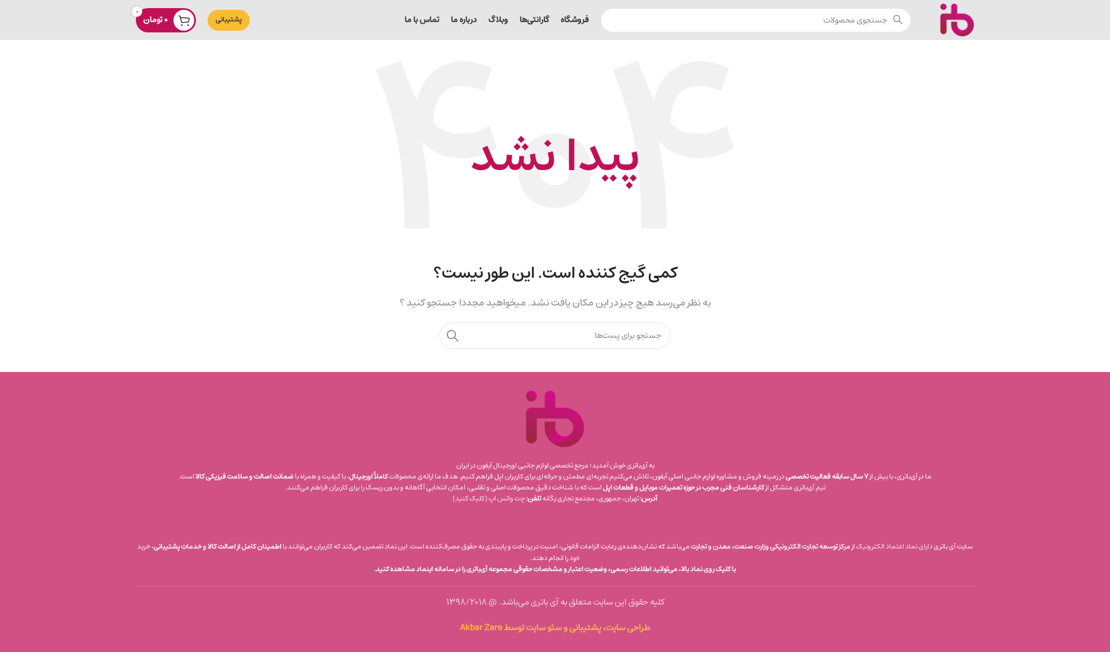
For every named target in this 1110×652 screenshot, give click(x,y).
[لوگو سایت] (957, 19)
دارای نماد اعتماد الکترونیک (894, 546)
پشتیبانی (229, 19)
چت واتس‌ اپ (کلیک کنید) (489, 498)
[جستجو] (452, 335)
